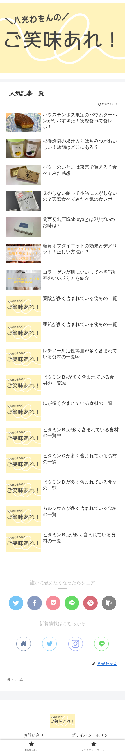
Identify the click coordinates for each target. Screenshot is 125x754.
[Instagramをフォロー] (75, 644)
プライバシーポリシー (91, 735)
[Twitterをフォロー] (49, 644)
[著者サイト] (23, 644)
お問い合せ (34, 735)
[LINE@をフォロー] (101, 644)
